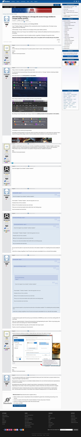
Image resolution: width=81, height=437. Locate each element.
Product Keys (73, 419)
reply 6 (20, 259)
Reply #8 (13, 331)
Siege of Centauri (27, 425)
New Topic (57, 4)
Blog (32, 1)
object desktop (66, 105)
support (65, 108)
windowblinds (69, 93)
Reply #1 (13, 45)
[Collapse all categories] (77, 20)
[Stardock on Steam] (75, 62)
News (28, 1)
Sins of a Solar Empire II (28, 419)
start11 (70, 102)
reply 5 (23, 217)
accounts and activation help (68, 99)
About (49, 415)
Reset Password (73, 420)
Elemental (26, 416)
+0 (6, 24)
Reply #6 (13, 213)
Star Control (27, 420)
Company (50, 413)
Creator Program (51, 423)
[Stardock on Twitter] (66, 62)
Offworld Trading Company (29, 423)
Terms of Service (39, 435)
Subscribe (76, 429)
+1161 (7, 178)
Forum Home (6, 7)
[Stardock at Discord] (68, 64)
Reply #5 (13, 188)
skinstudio (74, 102)
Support (35, 1)
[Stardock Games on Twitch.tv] (71, 62)
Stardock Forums (28, 21)
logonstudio (65, 106)
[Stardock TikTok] (70, 64)
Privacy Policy (34, 435)
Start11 (3, 418)
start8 (64, 97)
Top (59, 45)
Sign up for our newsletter (53, 429)
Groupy (14, 13)
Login (15, 7)
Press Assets (50, 422)
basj (7, 52)
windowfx (73, 103)
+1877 (7, 57)
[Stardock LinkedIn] (72, 64)
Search (11, 7)
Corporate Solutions (5, 416)
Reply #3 (13, 143)
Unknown (6, 22)
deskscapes (68, 97)
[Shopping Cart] (76, 1)
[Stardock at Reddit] (67, 64)
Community (23, 1)
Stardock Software (9, 13)
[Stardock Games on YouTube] (69, 62)
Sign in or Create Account (19, 405)
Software (13, 1)
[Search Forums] (78, 1)
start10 (75, 99)
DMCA (44, 435)
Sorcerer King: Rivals (28, 426)
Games (18, 1)
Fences (3, 419)
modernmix (74, 106)
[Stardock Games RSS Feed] (74, 64)
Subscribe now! (70, 56)
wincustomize (70, 100)
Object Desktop (4, 415)
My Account (73, 416)
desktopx (65, 100)
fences (65, 93)
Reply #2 (13, 67)
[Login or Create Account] (74, 1)
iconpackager (66, 102)
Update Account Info (74, 422)
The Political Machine (28, 422)
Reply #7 (13, 255)
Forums (49, 426)
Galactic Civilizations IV (28, 418)
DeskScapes (4, 420)
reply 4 (20, 193)
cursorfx (65, 103)
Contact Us (50, 425)
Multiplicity (4, 422)
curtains (70, 106)
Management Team (51, 418)
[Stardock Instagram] (73, 62)
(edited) (36, 67)
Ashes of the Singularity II (29, 415)
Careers (49, 419)
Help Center (73, 415)
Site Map (47, 435)
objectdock (65, 96)
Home (4, 13)
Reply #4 (13, 166)
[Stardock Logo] (6, 1)
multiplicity (70, 96)
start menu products (67, 94)
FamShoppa (7, 74)
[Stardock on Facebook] (67, 62)
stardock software (74, 94)
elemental (71, 105)
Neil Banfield (7, 173)
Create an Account (74, 418)
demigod (69, 103)
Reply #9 (13, 375)
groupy (58, 39)
